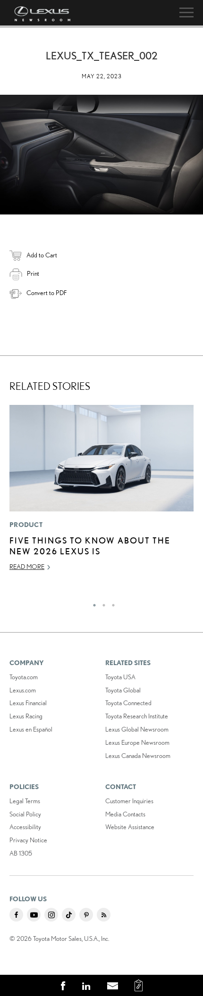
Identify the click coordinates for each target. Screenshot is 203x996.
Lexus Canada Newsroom (137, 755)
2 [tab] (101, 603)
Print (33, 273)
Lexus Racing (25, 716)
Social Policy (25, 814)
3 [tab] (111, 603)
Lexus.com (22, 690)
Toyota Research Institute (136, 716)
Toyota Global (123, 690)
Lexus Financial (28, 703)
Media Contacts (125, 814)
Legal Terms (24, 801)
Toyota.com (23, 677)
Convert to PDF (46, 292)
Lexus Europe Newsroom (137, 742)
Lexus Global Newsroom (137, 729)
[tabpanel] (101, 492)
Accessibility (25, 827)
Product (25, 524)
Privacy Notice (28, 840)
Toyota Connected (128, 703)
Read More (26, 566)
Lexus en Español (30, 729)
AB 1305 (20, 853)
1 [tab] (92, 603)
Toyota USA (120, 677)
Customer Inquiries (129, 801)
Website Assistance (129, 827)
